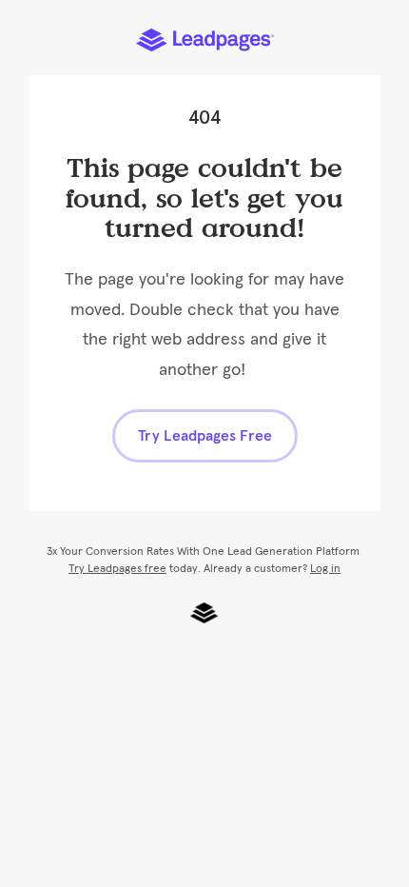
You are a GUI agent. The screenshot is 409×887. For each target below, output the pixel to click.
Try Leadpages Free (205, 436)
